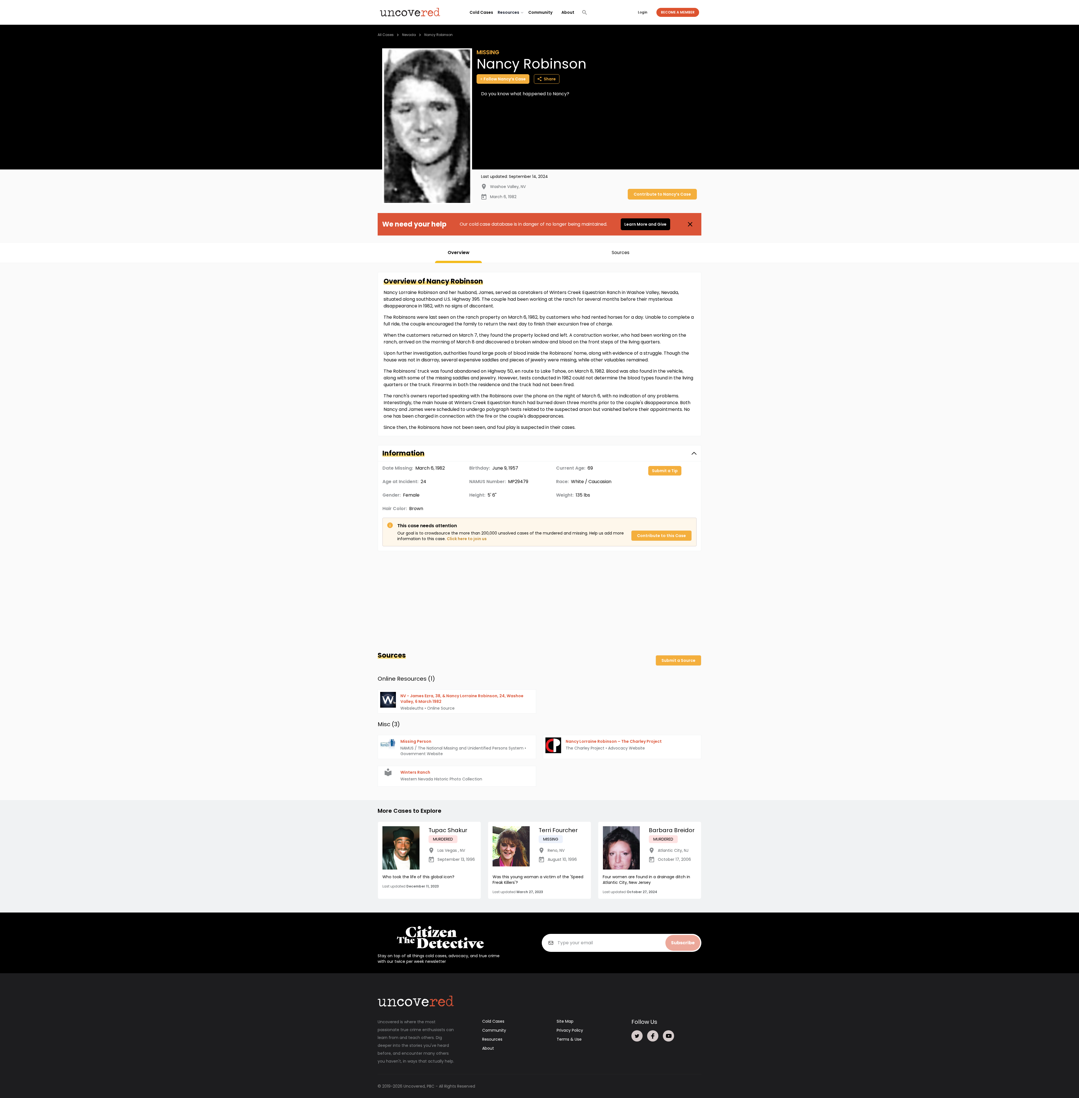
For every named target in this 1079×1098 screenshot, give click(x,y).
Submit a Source (678, 660)
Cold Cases (481, 12)
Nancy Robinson (438, 34)
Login (642, 12)
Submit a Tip (665, 471)
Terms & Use (569, 1039)
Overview (459, 252)
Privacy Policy (570, 1030)
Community (540, 12)
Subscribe (683, 942)
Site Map (565, 1021)
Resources (492, 1039)
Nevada (409, 34)
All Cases (386, 34)
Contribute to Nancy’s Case (662, 194)
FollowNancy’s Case (505, 79)
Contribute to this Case (661, 535)
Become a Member (678, 12)
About (567, 12)
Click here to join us (467, 539)
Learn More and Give (645, 224)
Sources (620, 252)
